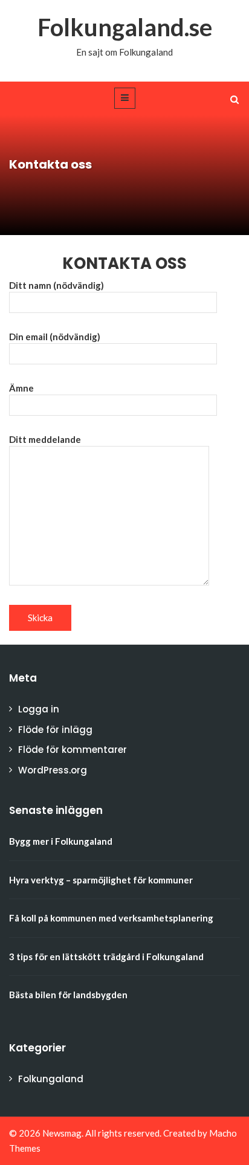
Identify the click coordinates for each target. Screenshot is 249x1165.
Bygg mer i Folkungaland (60, 841)
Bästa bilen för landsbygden (68, 994)
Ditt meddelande (45, 439)
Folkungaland (50, 1079)
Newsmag (62, 1133)
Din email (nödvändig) (54, 336)
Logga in (38, 709)
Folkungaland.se (124, 27)
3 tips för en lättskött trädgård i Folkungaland (106, 956)
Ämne (21, 387)
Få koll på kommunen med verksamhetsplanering (111, 917)
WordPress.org (52, 770)
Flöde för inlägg (55, 729)
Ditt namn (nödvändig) (56, 285)
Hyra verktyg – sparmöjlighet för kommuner (101, 879)
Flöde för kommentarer (72, 749)
